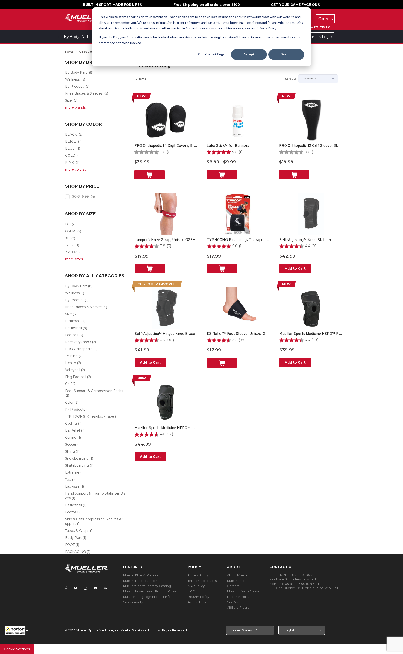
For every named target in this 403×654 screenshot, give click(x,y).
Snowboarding (77, 458)
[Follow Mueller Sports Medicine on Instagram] (85, 588)
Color (69, 402)
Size (68, 100)
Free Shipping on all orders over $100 (207, 5)
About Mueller (238, 575)
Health (70, 363)
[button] (16, 630)
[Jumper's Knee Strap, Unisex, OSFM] (166, 214)
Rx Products (75, 409)
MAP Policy (196, 586)
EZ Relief (72, 430)
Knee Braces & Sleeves (83, 93)
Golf (68, 384)
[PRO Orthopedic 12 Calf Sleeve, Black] (310, 120)
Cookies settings (211, 54)
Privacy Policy (198, 575)
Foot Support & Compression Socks (94, 391)
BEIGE (70, 141)
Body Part (73, 538)
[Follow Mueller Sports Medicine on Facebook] (66, 588)
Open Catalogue (90, 51)
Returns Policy (198, 597)
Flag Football (75, 377)
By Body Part (76, 36)
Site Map (234, 602)
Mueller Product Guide (140, 580)
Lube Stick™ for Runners (228, 146)
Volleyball (72, 370)
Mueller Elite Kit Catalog (141, 575)
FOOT (70, 545)
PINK (69, 162)
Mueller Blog (237, 580)
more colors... (76, 169)
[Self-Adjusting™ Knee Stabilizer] (311, 214)
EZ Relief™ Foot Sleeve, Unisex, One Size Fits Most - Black (238, 334)
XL (67, 238)
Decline (286, 54)
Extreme (72, 472)
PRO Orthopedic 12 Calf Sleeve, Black (310, 146)
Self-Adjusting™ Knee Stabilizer (306, 240)
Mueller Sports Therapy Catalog (147, 586)
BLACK (71, 134)
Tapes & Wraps (77, 531)
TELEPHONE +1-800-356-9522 (291, 575)
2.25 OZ (71, 252)
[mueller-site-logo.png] (87, 17)
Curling (70, 437)
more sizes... (75, 259)
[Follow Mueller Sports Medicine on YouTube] (95, 588)
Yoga (69, 479)
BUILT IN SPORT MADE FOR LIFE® (112, 5)
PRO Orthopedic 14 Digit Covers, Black (166, 146)
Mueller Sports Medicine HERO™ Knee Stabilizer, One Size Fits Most (311, 334)
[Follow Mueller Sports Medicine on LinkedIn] (105, 588)
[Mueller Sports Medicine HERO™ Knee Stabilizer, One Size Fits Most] (311, 308)
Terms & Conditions (202, 580)
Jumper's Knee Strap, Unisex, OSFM (165, 240)
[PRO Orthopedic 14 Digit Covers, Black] (166, 120)
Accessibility (197, 602)
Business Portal (238, 597)
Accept (248, 54)
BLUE (70, 148)
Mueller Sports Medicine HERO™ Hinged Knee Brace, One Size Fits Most (166, 428)
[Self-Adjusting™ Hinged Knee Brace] (166, 308)
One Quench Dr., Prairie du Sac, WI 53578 (307, 588)
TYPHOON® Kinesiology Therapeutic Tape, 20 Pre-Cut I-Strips (238, 240)
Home (69, 51)
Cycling (71, 423)
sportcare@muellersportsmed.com (296, 579)
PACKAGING (75, 552)
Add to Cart (295, 268)
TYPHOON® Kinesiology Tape (89, 416)
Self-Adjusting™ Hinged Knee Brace (165, 334)
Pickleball (72, 321)
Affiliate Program (240, 607)
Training (71, 356)
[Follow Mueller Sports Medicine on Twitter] (75, 588)
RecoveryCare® (78, 342)
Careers (233, 586)
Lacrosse (72, 486)
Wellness (72, 79)
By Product (74, 86)
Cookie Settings (17, 649)
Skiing (70, 451)
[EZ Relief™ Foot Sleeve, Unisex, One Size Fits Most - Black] (238, 308)
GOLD (70, 155)
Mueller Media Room (243, 591)
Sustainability (133, 602)
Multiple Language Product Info (147, 597)
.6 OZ (69, 245)
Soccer (70, 444)
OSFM (70, 231)
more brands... (76, 107)
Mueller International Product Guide (150, 591)
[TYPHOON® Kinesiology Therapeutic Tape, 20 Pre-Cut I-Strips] (238, 214)
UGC (191, 591)
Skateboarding (77, 465)
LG (67, 224)
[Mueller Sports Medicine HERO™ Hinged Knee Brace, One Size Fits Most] (166, 402)
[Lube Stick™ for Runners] (238, 120)
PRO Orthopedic (78, 349)
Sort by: (290, 78)
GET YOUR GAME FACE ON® (295, 5)
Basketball (73, 328)
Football (71, 335)
